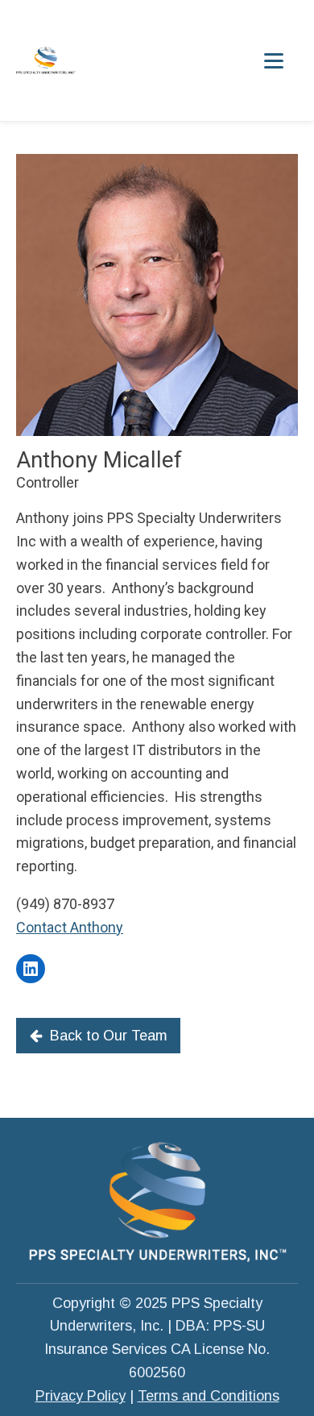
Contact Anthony (69, 927)
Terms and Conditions (208, 1396)
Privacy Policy (80, 1396)
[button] (98, 1036)
